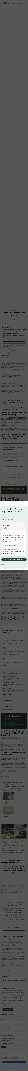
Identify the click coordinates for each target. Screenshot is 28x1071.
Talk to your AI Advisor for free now (14, 559)
